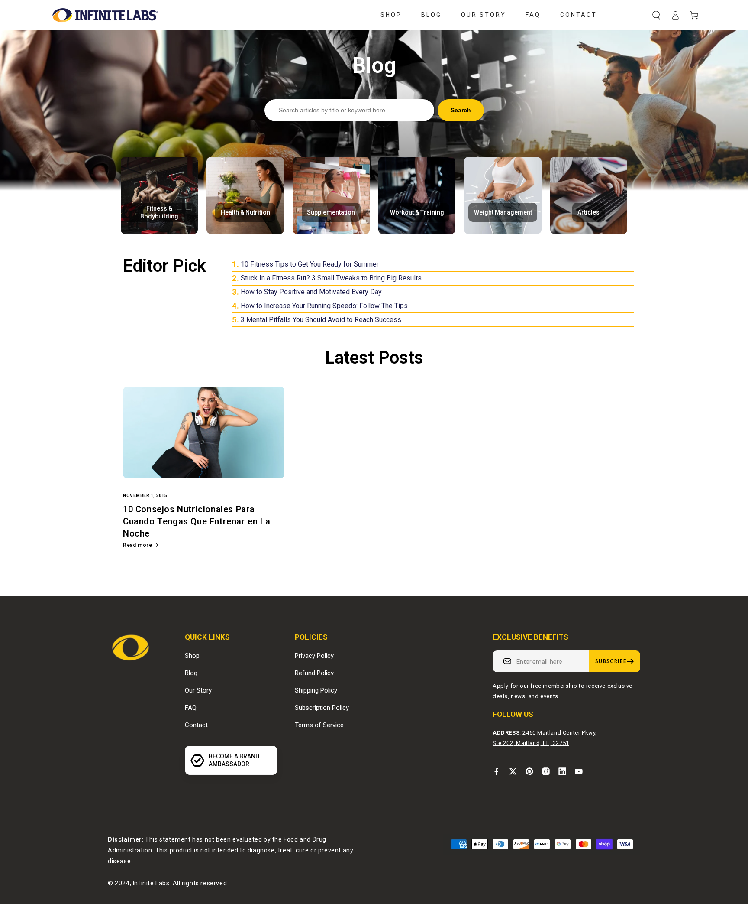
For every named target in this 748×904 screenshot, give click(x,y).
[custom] (496, 771)
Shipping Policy (316, 690)
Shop (192, 656)
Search (461, 110)
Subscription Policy (322, 708)
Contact (196, 725)
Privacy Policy (314, 656)
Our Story (198, 690)
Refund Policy (314, 673)
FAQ (191, 708)
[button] (656, 15)
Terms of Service (319, 725)
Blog (191, 673)
